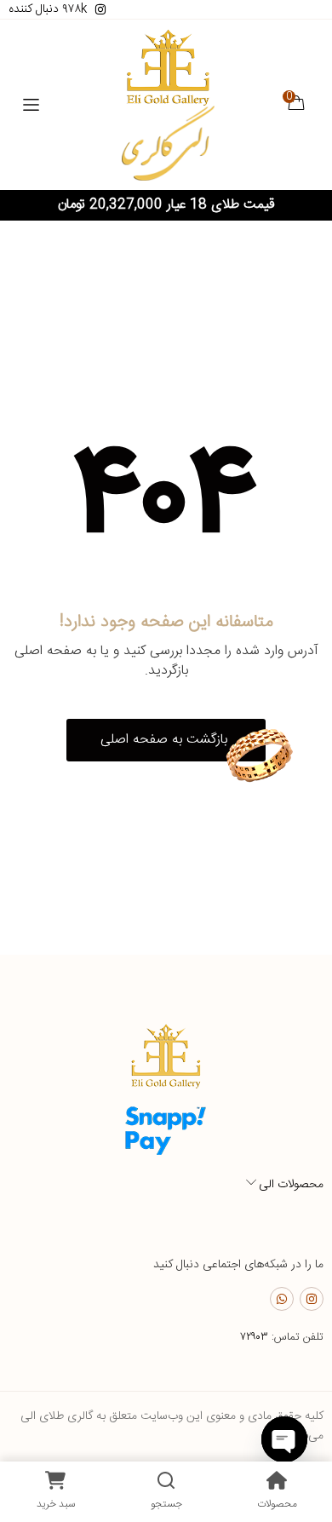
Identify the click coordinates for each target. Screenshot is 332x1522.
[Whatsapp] (282, 1299)
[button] (166, 740)
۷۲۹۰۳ (254, 1337)
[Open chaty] (284, 1439)
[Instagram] (311, 1299)
